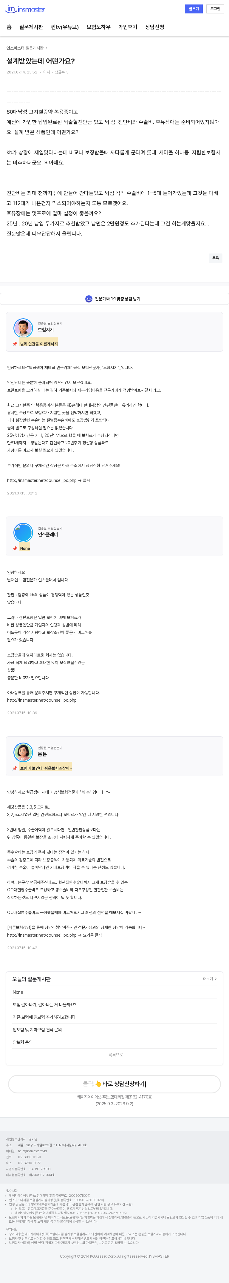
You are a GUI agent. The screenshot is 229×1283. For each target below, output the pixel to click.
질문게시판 (31, 27)
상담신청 (154, 27)
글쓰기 (194, 9)
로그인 (215, 9)
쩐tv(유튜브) (65, 27)
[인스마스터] (25, 9)
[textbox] (114, 163)
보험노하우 (99, 27)
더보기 (208, 979)
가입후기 (127, 27)
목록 (215, 258)
